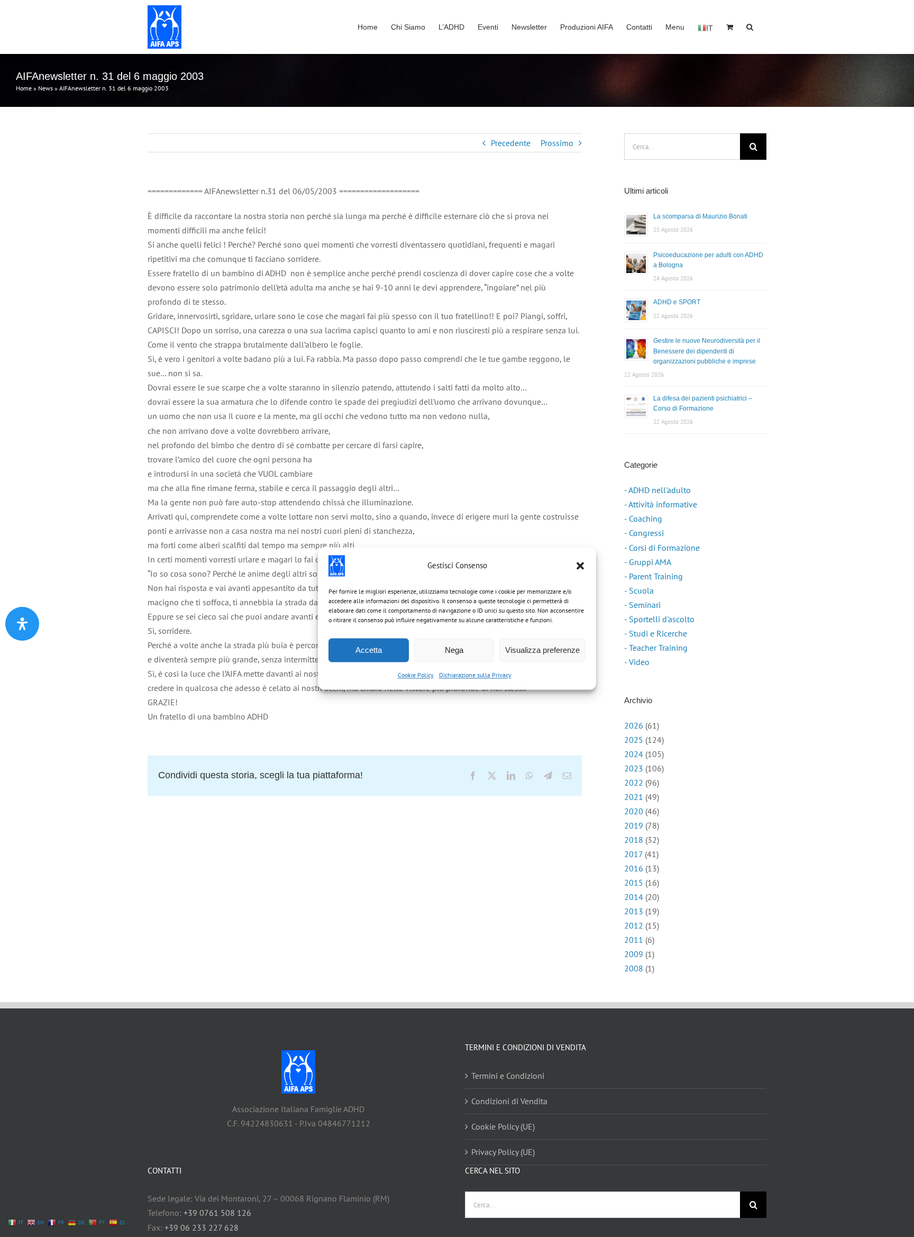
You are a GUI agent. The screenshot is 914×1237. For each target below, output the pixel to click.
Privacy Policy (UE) (503, 1152)
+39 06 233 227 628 (201, 1227)
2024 (633, 754)
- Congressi (644, 532)
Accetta (368, 649)
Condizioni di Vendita (509, 1101)
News (45, 88)
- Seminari (642, 604)
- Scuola (639, 590)
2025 (633, 739)
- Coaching (643, 518)
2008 (633, 968)
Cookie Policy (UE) (503, 1126)
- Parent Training (653, 576)
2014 (633, 897)
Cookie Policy (416, 675)
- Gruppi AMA (647, 562)
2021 (633, 797)
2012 (633, 925)
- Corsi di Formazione (662, 547)
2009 (633, 954)
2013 (633, 911)
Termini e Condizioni (507, 1075)
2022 (633, 782)
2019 (633, 825)
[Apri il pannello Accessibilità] (22, 624)
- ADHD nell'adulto (657, 490)
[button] (580, 565)
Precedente (511, 143)
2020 (633, 811)
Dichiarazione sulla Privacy (475, 675)
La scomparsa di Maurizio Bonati (700, 216)
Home (24, 88)
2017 (633, 854)
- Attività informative (660, 504)
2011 (633, 939)
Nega (454, 649)
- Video (637, 662)
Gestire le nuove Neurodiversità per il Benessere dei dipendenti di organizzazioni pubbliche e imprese (706, 351)
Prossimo (557, 143)
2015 (633, 882)
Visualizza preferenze (542, 649)
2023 (633, 768)
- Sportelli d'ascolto (659, 619)
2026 (633, 725)
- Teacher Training (656, 647)
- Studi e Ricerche (655, 633)
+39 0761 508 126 (217, 1212)
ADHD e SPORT (676, 302)
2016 (633, 868)
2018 (633, 839)
